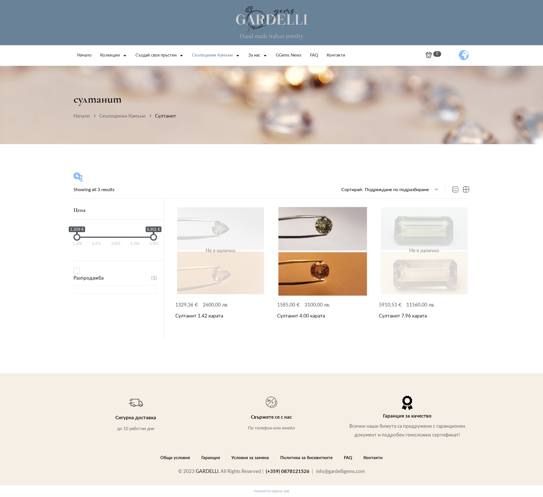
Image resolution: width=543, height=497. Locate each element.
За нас (254, 55)
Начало (84, 55)
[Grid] (466, 189)
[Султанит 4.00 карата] (322, 251)
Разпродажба (115, 278)
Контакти (336, 55)
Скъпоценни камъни (122, 116)
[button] (400, 189)
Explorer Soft (280, 491)
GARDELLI (207, 471)
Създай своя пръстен (155, 55)
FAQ (314, 55)
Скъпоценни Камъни (212, 55)
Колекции (110, 55)
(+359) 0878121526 (287, 471)
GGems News (288, 55)
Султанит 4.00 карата (301, 316)
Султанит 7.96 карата (403, 316)
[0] (428, 55)
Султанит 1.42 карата (199, 316)
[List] (455, 189)
